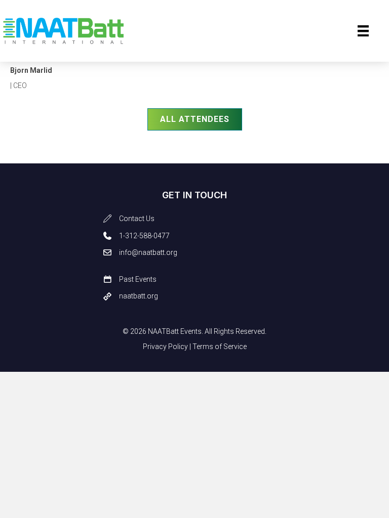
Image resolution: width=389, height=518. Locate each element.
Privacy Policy (165, 346)
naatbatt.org (138, 296)
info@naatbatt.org (148, 252)
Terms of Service (219, 346)
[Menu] (363, 30)
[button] (194, 119)
